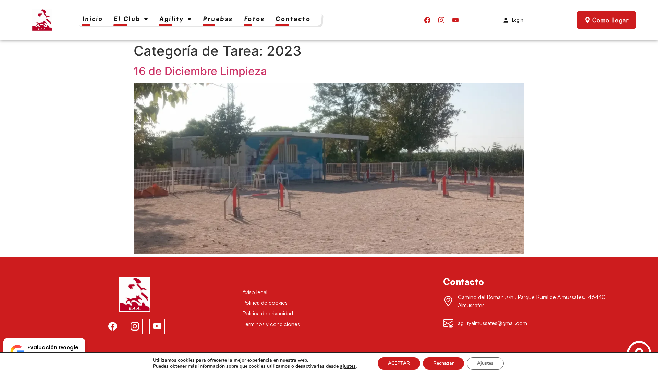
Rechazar (443, 363)
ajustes (348, 366)
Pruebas (218, 18)
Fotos (254, 18)
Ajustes (485, 363)
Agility (171, 18)
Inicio (92, 18)
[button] (44, 351)
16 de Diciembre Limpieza (200, 71)
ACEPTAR (399, 363)
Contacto (293, 18)
